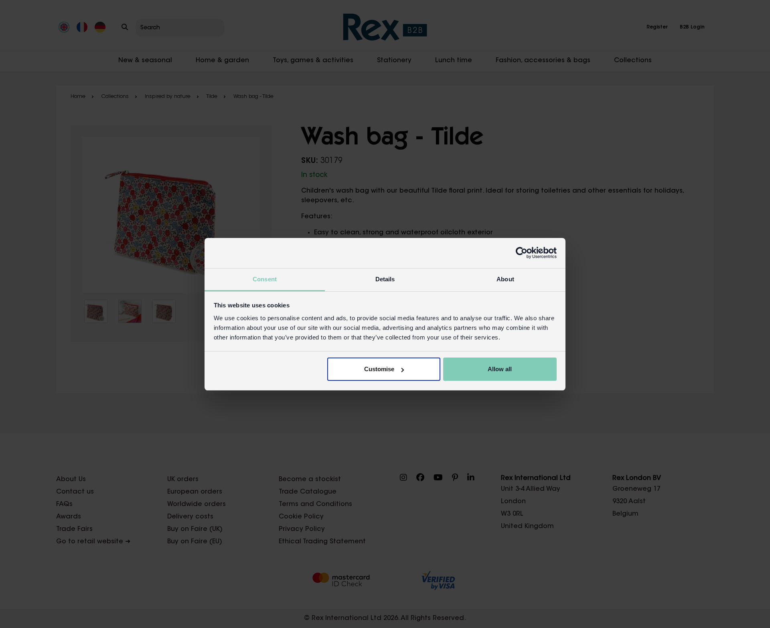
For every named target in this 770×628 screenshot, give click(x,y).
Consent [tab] (265, 279)
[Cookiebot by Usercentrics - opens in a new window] (521, 253)
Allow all (500, 369)
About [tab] (505, 279)
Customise (379, 369)
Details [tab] (385, 279)
